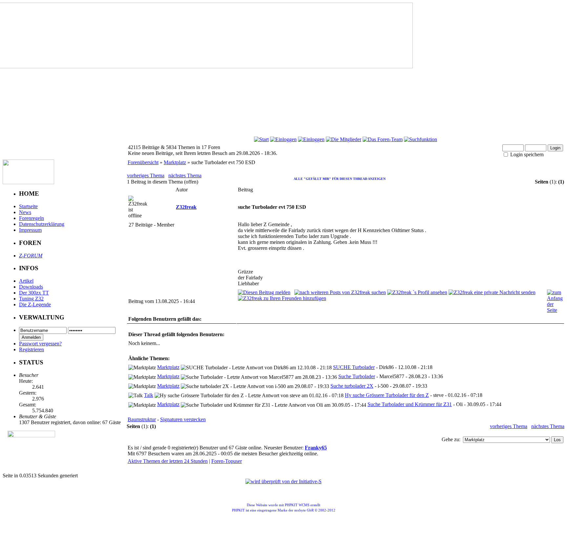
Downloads (31, 287)
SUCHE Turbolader (354, 367)
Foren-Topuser (226, 461)
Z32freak (186, 207)
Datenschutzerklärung (41, 224)
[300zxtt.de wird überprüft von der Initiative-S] (283, 481)
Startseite (28, 206)
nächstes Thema (184, 175)
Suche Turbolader (356, 376)
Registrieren (31, 349)
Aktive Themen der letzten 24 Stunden (168, 461)
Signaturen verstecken (183, 419)
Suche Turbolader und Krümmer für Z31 (410, 404)
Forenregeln (31, 218)
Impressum (30, 230)
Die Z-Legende (35, 304)
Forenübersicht (143, 162)
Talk (148, 395)
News (25, 212)
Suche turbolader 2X (351, 386)
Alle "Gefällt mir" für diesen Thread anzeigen (339, 179)
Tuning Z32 (31, 298)
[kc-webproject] (283, 471)
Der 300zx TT (34, 292)
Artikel (26, 281)
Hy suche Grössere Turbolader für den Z (387, 395)
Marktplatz (175, 162)
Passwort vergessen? (40, 343)
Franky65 (316, 447)
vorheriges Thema (145, 175)
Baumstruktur (142, 419)
